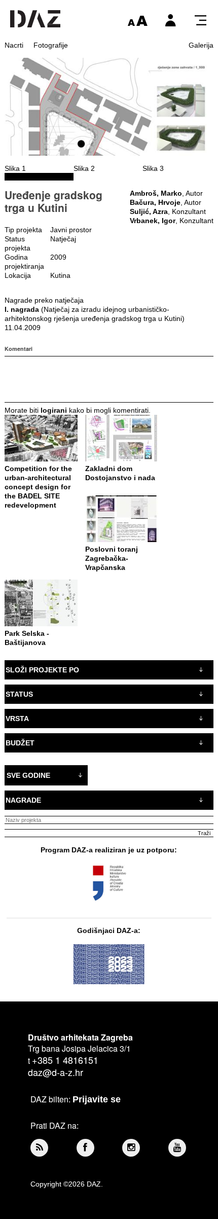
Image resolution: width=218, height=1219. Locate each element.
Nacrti (14, 45)
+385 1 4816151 (65, 1059)
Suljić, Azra (149, 211)
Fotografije (50, 45)
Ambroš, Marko (156, 193)
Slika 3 (153, 168)
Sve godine (28, 775)
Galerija (201, 45)
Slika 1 (15, 168)
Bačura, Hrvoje (155, 202)
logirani (54, 410)
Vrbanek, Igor (152, 221)
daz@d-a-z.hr (55, 1072)
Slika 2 (84, 168)
